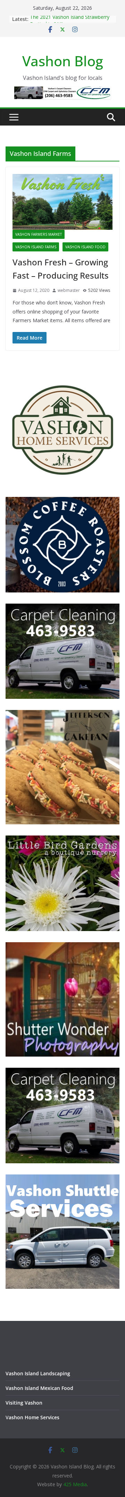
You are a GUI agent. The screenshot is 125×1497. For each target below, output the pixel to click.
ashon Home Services (34, 1417)
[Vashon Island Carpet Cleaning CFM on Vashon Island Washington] (62, 608)
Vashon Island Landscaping (38, 1373)
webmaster (69, 290)
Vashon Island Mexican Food (39, 1388)
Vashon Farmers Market (38, 234)
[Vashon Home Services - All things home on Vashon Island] (62, 375)
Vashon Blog (62, 60)
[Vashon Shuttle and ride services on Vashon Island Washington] (62, 1178)
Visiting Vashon (24, 1402)
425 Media (75, 1484)
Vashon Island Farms (35, 246)
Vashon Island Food (85, 246)
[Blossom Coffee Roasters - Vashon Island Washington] (62, 501)
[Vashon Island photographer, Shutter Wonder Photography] (62, 946)
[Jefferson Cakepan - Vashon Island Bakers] (62, 714)
